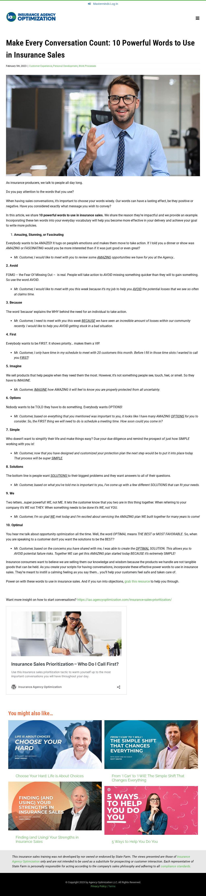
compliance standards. (176, 866)
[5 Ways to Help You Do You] (151, 810)
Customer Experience (40, 66)
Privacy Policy (98, 886)
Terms (111, 886)
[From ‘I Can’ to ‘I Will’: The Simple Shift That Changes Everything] (151, 744)
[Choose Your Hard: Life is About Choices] (55, 744)
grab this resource (137, 581)
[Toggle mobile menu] (198, 18)
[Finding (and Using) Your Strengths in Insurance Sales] (55, 806)
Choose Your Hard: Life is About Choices (50, 776)
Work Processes (87, 66)
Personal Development (65, 66)
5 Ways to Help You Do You (135, 841)
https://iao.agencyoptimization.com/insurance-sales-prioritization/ (124, 600)
